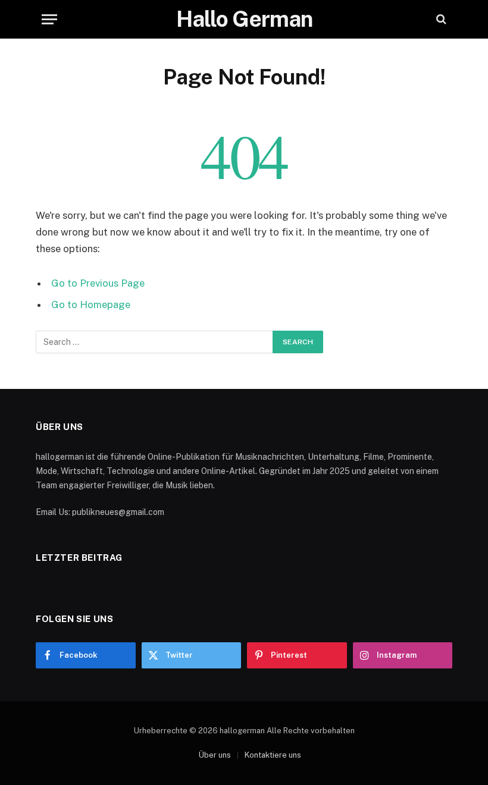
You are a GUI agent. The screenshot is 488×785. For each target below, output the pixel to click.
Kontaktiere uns (273, 755)
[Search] (440, 19)
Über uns (215, 755)
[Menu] (49, 19)
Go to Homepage (90, 304)
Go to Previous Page (98, 283)
